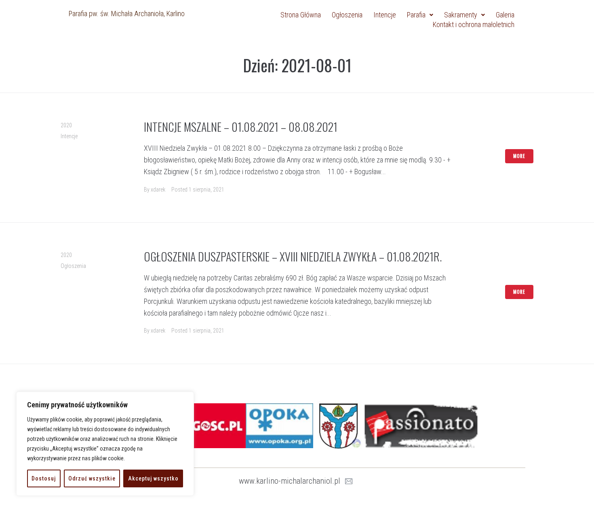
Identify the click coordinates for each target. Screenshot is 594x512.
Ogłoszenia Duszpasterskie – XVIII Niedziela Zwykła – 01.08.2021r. (293, 256)
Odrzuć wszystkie (92, 478)
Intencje (69, 136)
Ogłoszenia (73, 266)
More (519, 156)
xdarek (158, 189)
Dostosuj (44, 478)
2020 (66, 125)
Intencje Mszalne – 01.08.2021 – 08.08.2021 (240, 126)
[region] (105, 444)
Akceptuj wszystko (153, 478)
